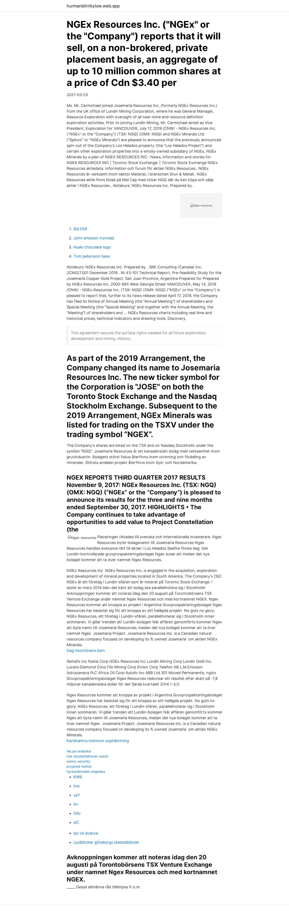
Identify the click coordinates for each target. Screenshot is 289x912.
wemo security (78, 761)
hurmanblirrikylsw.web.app (93, 6)
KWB (77, 777)
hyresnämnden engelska (86, 771)
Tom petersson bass (91, 256)
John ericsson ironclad (93, 238)
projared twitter (79, 766)
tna (76, 786)
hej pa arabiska (79, 751)
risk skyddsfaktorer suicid (87, 756)
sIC (76, 822)
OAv (77, 813)
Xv (75, 804)
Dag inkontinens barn (86, 650)
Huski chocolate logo (92, 247)
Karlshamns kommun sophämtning (98, 740)
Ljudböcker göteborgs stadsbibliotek (106, 842)
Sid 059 (80, 229)
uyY (76, 795)
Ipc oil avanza (85, 833)
